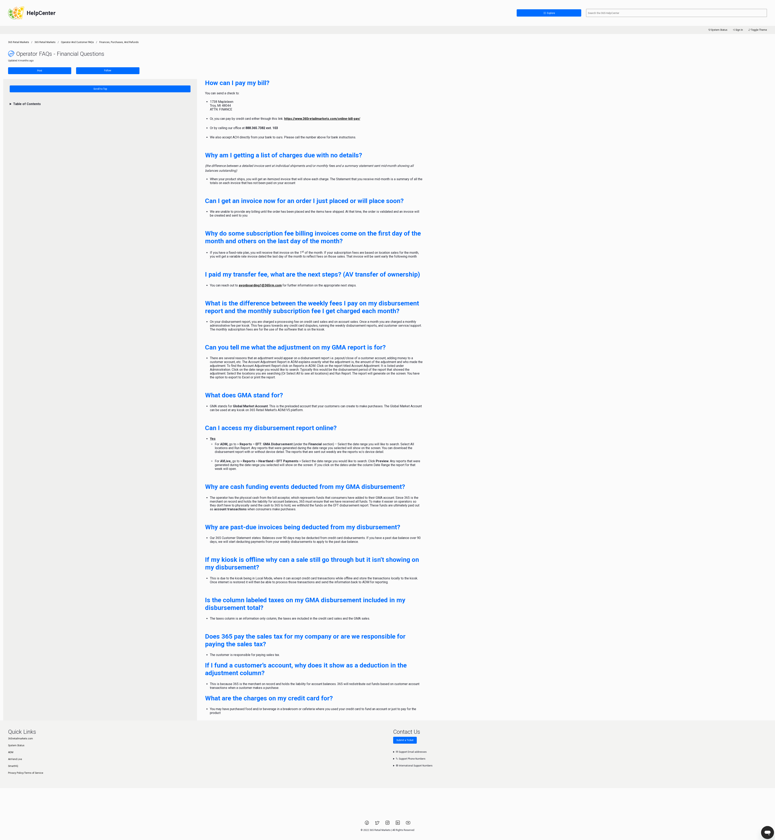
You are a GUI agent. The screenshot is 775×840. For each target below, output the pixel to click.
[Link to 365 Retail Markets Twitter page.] (377, 824)
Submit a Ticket (405, 740)
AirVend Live (15, 759)
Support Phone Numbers (411, 758)
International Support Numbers (415, 765)
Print (39, 70)
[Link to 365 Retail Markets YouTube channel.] (408, 824)
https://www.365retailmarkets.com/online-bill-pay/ (322, 119)
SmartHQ (13, 766)
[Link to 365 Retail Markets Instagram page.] (388, 824)
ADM (10, 752)
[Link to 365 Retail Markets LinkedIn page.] (398, 824)
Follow (107, 70)
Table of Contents (27, 104)
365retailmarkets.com (20, 738)
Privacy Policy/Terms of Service (25, 773)
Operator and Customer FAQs (77, 42)
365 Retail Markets (18, 42)
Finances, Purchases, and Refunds (119, 42)
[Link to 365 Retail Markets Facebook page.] (367, 824)
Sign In (739, 29)
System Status (719, 29)
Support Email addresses (412, 752)
